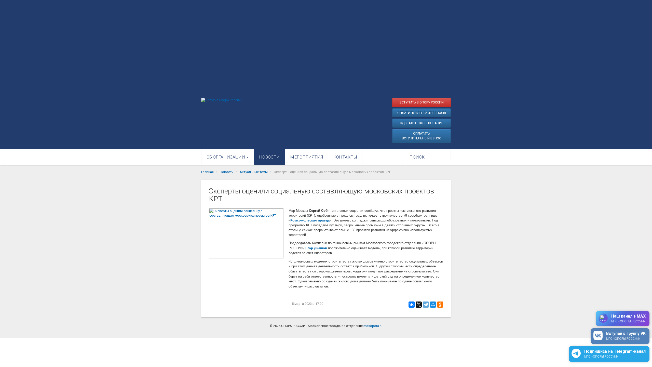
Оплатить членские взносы (421, 113)
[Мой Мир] (433, 305)
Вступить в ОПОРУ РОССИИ (422, 102)
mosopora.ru (373, 326)
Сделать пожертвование (421, 123)
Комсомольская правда (310, 220)
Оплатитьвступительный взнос (421, 136)
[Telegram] (426, 305)
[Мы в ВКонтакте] (435, 154)
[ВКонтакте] (412, 305)
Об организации (226, 157)
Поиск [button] (417, 157)
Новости (269, 157)
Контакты (345, 157)
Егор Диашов (316, 248)
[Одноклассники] (440, 305)
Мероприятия (306, 157)
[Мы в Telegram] (445, 154)
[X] (419, 305)
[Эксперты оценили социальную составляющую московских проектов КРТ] (246, 233)
